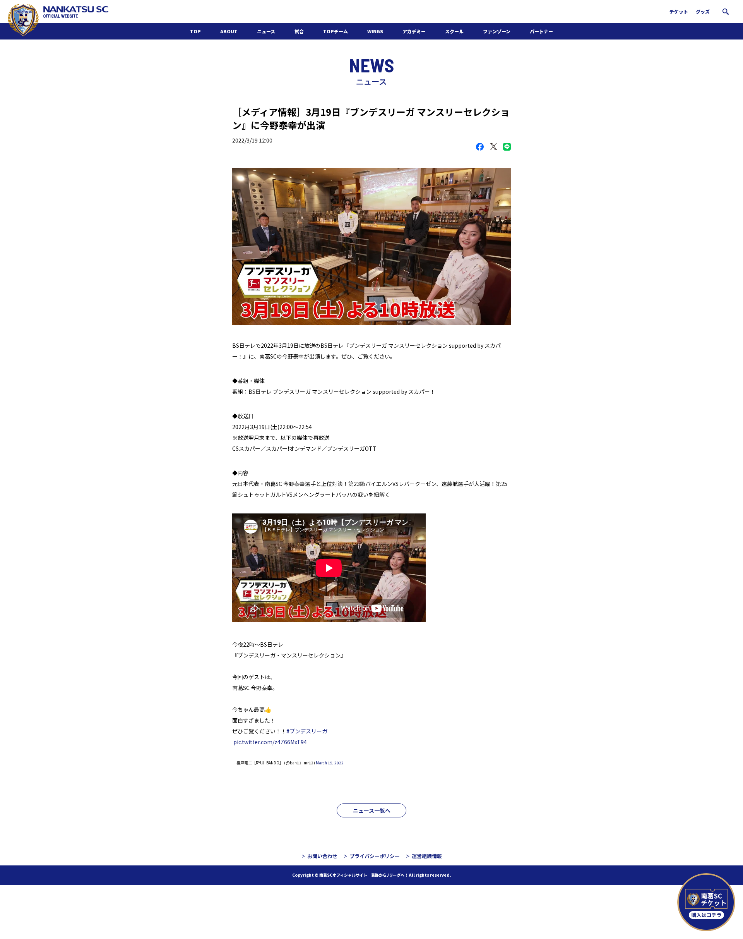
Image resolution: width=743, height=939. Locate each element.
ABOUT (229, 31)
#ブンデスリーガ (306, 731)
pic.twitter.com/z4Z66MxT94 (270, 742)
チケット (678, 11)
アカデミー (414, 31)
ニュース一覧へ (371, 810)
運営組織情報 (427, 856)
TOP (195, 31)
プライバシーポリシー (374, 856)
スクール (454, 31)
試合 (299, 31)
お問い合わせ (322, 856)
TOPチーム (335, 31)
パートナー (541, 31)
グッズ (703, 11)
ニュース (266, 31)
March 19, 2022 (330, 763)
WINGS (375, 31)
